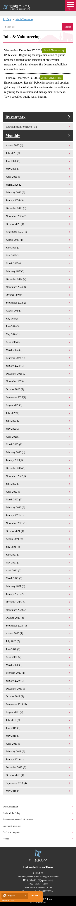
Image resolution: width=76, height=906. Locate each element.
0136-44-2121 (33, 880)
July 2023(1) (12, 412)
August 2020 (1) (14, 633)
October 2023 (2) (15, 389)
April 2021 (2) (13, 570)
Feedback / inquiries (11, 832)
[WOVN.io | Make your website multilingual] (35, 896)
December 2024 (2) (16, 279)
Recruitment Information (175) (22, 126)
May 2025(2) (13, 255)
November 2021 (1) (16, 523)
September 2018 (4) (16, 783)
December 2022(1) (15, 468)
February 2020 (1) (15, 672)
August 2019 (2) (14, 712)
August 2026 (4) (14, 145)
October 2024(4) (14, 294)
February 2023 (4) (15, 452)
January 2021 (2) (15, 593)
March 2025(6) (14, 263)
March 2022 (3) (14, 499)
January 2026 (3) (15, 200)
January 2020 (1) (15, 680)
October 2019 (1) (15, 696)
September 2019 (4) (16, 704)
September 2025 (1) (16, 231)
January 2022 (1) (15, 515)
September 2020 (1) (16, 625)
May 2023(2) (13, 428)
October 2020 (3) (15, 617)
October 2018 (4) (15, 775)
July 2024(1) (12, 318)
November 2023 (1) (16, 381)
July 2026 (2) (13, 153)
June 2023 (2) (13, 420)
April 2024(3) (13, 342)
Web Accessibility (10, 806)
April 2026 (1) (13, 176)
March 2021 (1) (14, 578)
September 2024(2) (16, 302)
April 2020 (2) (13, 657)
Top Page (7, 19)
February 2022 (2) (15, 507)
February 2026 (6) (15, 192)
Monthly (13, 135)
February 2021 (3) (15, 586)
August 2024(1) (14, 310)
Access (6, 838)
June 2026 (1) (13, 161)
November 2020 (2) (16, 609)
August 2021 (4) (14, 538)
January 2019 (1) (15, 759)
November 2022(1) (16, 476)
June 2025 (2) (13, 247)
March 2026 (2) (14, 184)
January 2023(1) (14, 460)
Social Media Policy (11, 813)
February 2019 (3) (15, 751)
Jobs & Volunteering (24, 19)
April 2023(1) (13, 436)
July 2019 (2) (13, 720)
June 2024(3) (13, 326)
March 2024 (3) (14, 349)
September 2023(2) (16, 397)
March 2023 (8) (14, 444)
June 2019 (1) (13, 728)
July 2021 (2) (13, 546)
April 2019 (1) (13, 743)
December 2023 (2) (16, 373)
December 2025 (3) (16, 208)
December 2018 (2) (16, 767)
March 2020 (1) (14, 664)
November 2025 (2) (16, 216)
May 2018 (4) (13, 790)
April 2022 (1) (13, 491)
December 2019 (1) (16, 688)
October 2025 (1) (15, 224)
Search (68, 27)
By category (15, 117)
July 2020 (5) (13, 641)
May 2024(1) (13, 334)
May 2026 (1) (13, 168)
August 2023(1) (14, 405)
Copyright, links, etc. (12, 826)
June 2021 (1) (13, 554)
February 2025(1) (15, 271)
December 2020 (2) (16, 601)
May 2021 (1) (13, 562)
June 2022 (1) (13, 483)
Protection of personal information (18, 819)
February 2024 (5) (15, 357)
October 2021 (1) (15, 531)
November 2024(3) (16, 286)
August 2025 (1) (14, 239)
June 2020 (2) (13, 649)
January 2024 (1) (15, 365)
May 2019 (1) (13, 735)
